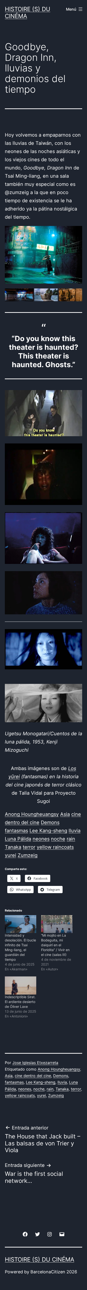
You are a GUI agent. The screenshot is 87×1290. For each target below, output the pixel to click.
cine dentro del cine (33, 1075)
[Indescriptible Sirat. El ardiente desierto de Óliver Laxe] (20, 985)
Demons (60, 1075)
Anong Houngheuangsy (59, 1069)
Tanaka (62, 1089)
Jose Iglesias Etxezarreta (35, 1062)
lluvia (62, 1082)
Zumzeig (56, 1095)
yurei (41, 1095)
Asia (9, 1075)
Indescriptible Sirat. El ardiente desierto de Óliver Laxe (20, 1002)
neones (24, 1089)
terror (76, 1089)
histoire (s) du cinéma (27, 13)
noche (38, 1089)
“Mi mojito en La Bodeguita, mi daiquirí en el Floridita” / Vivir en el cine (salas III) (55, 945)
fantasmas (14, 1082)
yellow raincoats (20, 1095)
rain (50, 1089)
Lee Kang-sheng (40, 1082)
